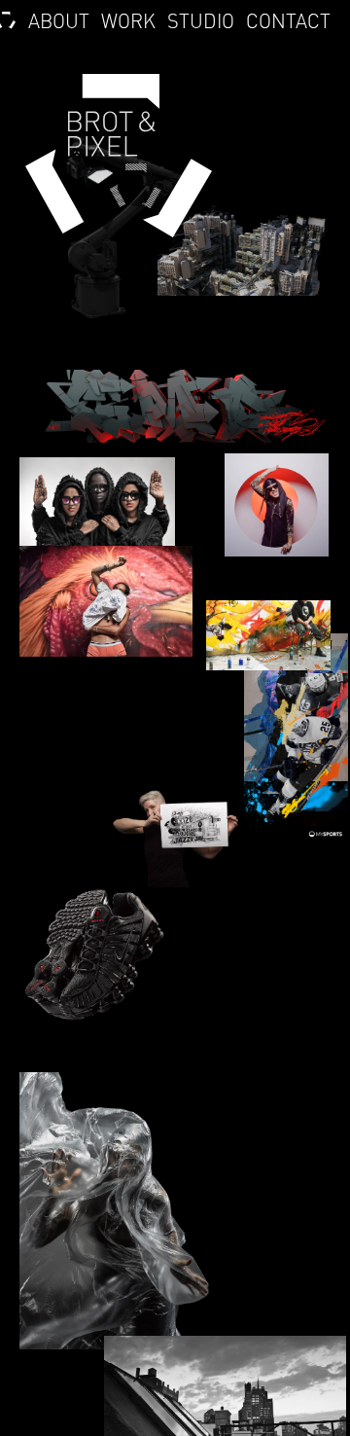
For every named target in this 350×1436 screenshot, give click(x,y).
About (58, 21)
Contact (288, 21)
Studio (200, 21)
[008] (296, 769)
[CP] (105, 601)
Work (128, 21)
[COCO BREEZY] (97, 507)
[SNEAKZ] (92, 956)
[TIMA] (123, 1210)
